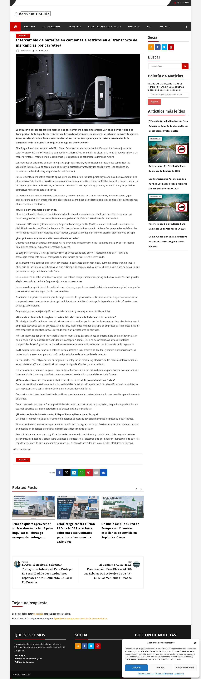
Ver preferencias (185, 667)
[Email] (96, 472)
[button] (195, 642)
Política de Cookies (24, 662)
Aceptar (136, 667)
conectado (38, 614)
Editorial (134, 27)
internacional (51, 27)
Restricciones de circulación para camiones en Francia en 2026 (167, 168)
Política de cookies (145, 674)
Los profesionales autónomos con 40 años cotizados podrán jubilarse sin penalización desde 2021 (168, 184)
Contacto (165, 27)
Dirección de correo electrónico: (164, 90)
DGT (149, 27)
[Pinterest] (89, 472)
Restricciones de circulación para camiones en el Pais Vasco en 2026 (167, 226)
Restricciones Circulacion (104, 27)
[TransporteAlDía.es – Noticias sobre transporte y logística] (15, 26)
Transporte (74, 27)
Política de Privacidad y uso (28, 658)
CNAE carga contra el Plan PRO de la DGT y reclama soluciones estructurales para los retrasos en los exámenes (76, 532)
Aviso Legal (179, 674)
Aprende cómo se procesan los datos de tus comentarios (80, 618)
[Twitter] (164, 47)
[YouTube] (171, 47)
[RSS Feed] (151, 47)
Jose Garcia (25, 51)
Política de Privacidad (164, 674)
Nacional (29, 27)
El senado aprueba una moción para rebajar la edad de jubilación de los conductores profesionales (169, 126)
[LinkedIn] (74, 472)
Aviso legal (19, 655)
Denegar (160, 667)
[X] (66, 472)
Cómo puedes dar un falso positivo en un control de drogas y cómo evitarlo (168, 241)
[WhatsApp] (81, 472)
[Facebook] (59, 472)
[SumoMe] (103, 472)
